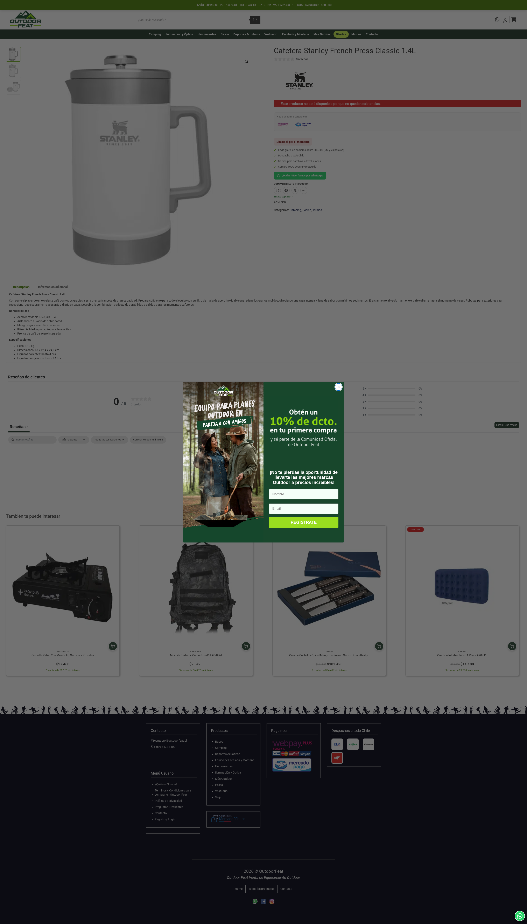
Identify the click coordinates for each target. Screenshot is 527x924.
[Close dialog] (338, 387)
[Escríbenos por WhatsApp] (520, 916)
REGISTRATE (304, 522)
